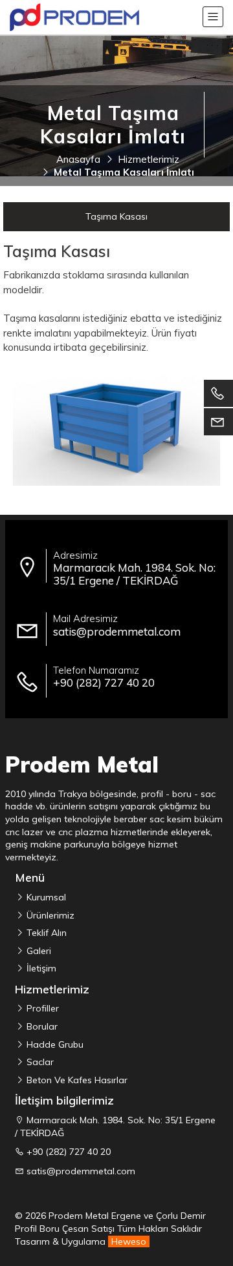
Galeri (37, 951)
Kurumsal (45, 897)
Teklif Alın (45, 933)
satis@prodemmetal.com (81, 1171)
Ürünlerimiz (49, 915)
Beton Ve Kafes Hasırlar (76, 1080)
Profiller (41, 1008)
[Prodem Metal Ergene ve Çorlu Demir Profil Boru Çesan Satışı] (74, 17)
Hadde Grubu (53, 1044)
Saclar (39, 1062)
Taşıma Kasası (116, 216)
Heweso (128, 1241)
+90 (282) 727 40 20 (69, 1151)
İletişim (40, 968)
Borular (41, 1026)
